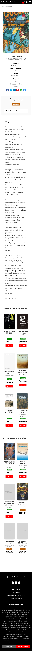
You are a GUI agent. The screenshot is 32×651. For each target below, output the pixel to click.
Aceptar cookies (23, 647)
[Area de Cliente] (27, 2)
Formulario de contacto (16, 598)
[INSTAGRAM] (19, 582)
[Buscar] (30, 6)
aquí (20, 638)
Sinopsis (8, 122)
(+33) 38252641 (16, 592)
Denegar (9, 647)
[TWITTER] (16, 582)
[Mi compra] (24, 2)
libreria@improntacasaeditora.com (16, 595)
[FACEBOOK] (13, 582)
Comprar (9, 345)
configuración (15, 641)
